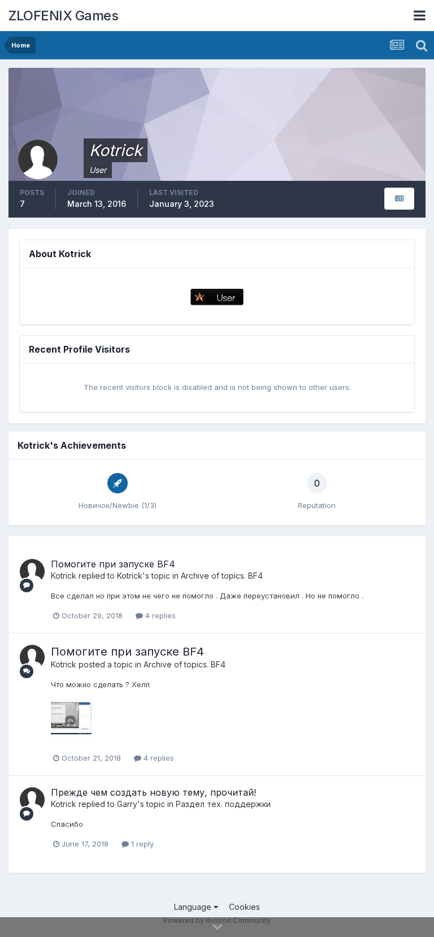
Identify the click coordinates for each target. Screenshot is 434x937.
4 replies (159, 615)
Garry (127, 804)
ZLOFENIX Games (63, 15)
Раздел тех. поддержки (223, 804)
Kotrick (63, 575)
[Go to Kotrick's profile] (32, 571)
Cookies (244, 907)
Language (194, 907)
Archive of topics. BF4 (222, 575)
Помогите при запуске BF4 (113, 564)
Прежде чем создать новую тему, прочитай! (153, 792)
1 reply (141, 843)
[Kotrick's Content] (399, 199)
